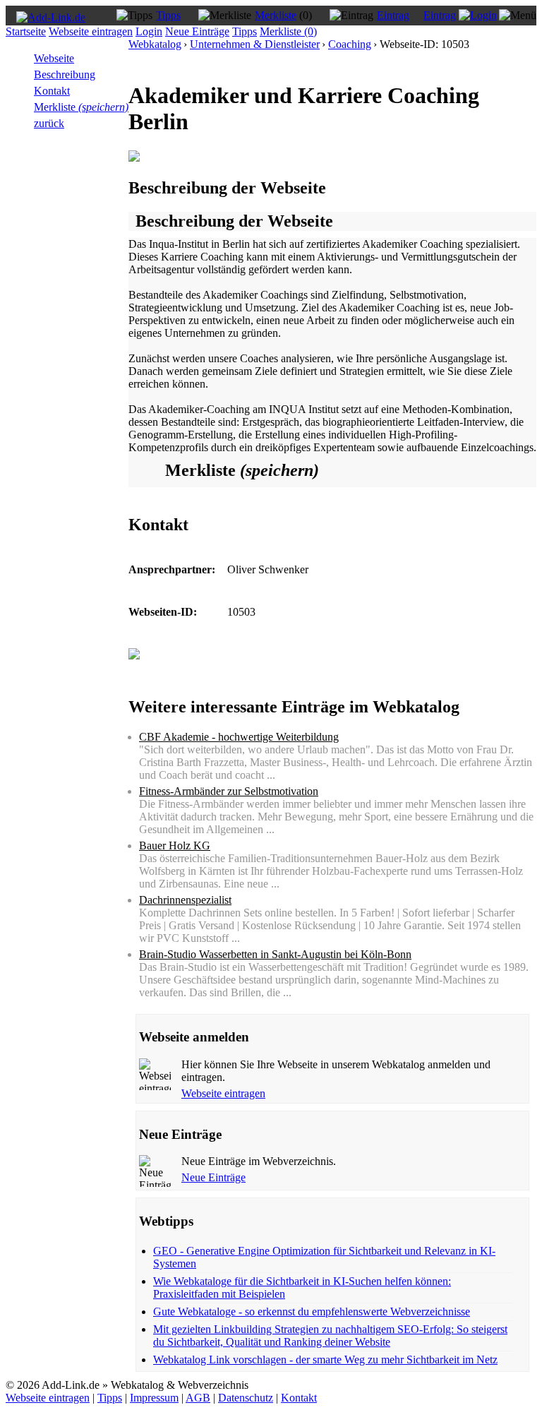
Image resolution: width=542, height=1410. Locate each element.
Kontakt (52, 91)
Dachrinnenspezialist (185, 900)
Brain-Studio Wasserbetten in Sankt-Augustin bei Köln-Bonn (275, 954)
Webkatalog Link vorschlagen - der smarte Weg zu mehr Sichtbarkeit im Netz (325, 1360)
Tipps (168, 15)
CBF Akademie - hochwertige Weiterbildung (239, 737)
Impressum (154, 1398)
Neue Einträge (197, 31)
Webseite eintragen (91, 31)
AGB (198, 1398)
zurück (49, 123)
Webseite (54, 58)
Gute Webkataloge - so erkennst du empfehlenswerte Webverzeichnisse (311, 1312)
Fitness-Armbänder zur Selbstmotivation (228, 791)
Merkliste (275, 15)
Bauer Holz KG (174, 846)
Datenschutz (245, 1398)
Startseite (26, 31)
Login (149, 31)
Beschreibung (64, 74)
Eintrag (393, 15)
